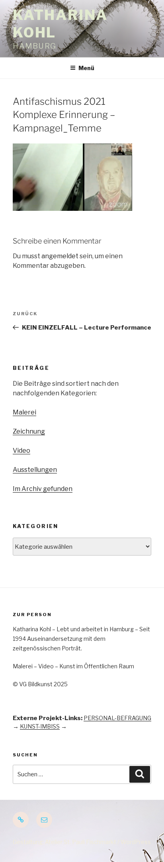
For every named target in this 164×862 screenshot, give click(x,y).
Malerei (24, 412)
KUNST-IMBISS (40, 726)
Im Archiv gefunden (42, 489)
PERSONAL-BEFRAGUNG (117, 718)
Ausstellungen (35, 469)
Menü (86, 68)
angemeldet (59, 256)
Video (21, 450)
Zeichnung (29, 431)
